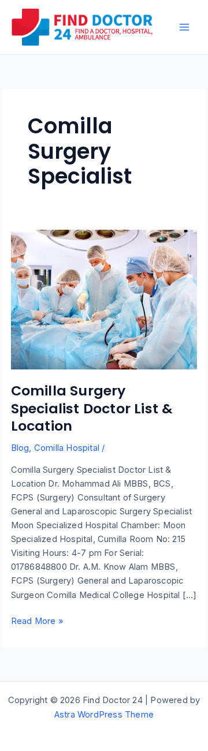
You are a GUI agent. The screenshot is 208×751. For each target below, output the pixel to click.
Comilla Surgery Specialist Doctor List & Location (92, 408)
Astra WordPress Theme (104, 714)
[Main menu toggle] (184, 27)
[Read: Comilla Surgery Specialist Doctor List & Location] (104, 299)
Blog (20, 448)
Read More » (37, 621)
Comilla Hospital (66, 448)
